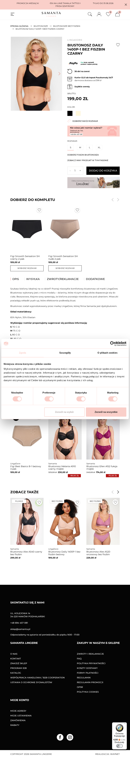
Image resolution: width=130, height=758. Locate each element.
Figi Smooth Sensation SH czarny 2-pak (25, 257)
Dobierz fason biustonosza (83, 155)
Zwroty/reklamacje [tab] (63, 279)
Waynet (115, 754)
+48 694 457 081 (19, 623)
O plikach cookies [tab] (107, 352)
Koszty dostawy (87, 668)
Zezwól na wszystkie (106, 412)
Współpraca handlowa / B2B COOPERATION (37, 677)
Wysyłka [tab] (33, 279)
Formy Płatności (87, 673)
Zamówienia (18, 720)
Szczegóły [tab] (65, 352)
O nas (13, 654)
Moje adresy (18, 711)
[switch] (49, 398)
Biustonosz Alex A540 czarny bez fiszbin (26, 553)
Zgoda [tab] (22, 352)
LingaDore (74, 40)
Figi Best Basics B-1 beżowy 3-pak (25, 467)
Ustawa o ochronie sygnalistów (31, 682)
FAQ (79, 658)
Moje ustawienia (21, 715)
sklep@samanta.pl (20, 629)
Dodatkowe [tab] (95, 279)
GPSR (80, 687)
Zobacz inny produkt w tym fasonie (87, 160)
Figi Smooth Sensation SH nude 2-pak (63, 257)
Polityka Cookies (88, 692)
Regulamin (84, 677)
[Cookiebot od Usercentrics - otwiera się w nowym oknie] (112, 343)
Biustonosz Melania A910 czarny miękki (62, 467)
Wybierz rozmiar (27, 268)
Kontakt (15, 658)
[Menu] (125, 724)
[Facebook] (60, 737)
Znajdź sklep (18, 663)
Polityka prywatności (91, 663)
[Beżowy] (78, 113)
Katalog (15, 673)
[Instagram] (70, 737)
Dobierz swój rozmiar (85, 121)
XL (99, 147)
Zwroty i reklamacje (90, 654)
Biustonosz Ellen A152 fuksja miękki (101, 467)
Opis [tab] (15, 279)
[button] (126, 5)
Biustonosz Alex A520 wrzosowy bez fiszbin (98, 553)
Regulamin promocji (90, 682)
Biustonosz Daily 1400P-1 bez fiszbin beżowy (64, 553)
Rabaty (14, 725)
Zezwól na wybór (64, 412)
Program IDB (18, 668)
